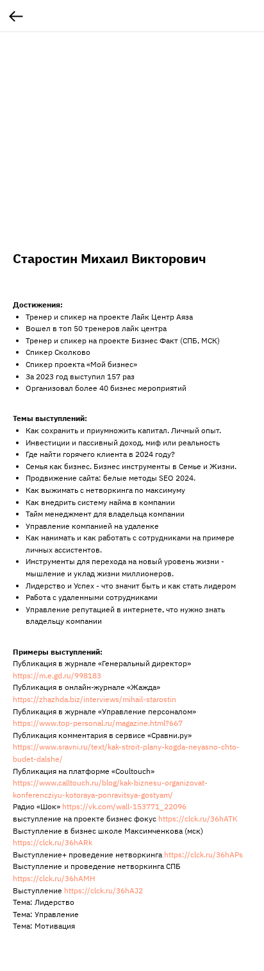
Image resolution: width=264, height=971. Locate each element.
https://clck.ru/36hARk (52, 842)
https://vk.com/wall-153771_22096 (124, 806)
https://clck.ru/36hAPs (203, 854)
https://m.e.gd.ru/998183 (57, 675)
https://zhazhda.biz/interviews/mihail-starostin (94, 699)
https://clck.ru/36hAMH (54, 878)
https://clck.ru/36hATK (198, 818)
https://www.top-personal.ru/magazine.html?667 (98, 723)
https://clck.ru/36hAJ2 (103, 890)
